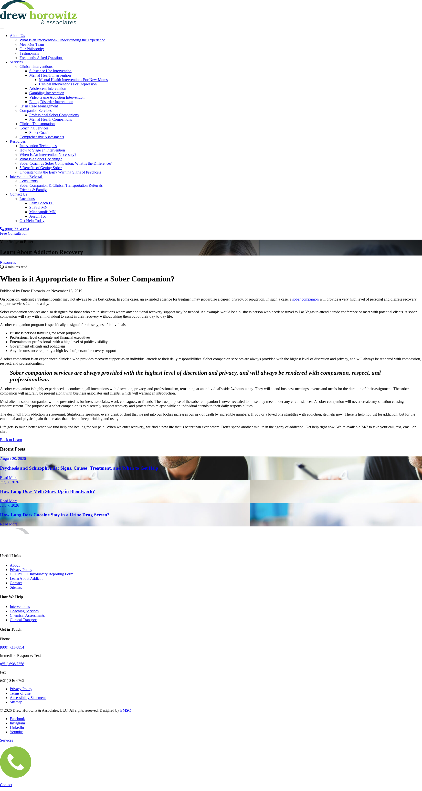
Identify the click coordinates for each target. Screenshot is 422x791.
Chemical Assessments (27, 615)
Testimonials (29, 53)
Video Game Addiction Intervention (56, 97)
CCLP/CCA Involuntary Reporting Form (41, 574)
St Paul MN (38, 207)
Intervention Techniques (38, 146)
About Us (17, 36)
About (15, 565)
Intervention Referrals (26, 176)
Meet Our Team (32, 44)
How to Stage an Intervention (42, 150)
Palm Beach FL (41, 203)
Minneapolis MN (42, 212)
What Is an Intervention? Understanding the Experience (62, 40)
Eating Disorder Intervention (51, 102)
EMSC (125, 710)
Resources (18, 141)
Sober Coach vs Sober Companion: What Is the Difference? (66, 163)
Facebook (17, 719)
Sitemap (16, 587)
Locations (27, 199)
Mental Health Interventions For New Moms (73, 80)
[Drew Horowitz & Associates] (38, 23)
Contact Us (18, 194)
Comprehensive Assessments (42, 137)
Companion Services (36, 110)
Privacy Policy (21, 570)
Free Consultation (13, 233)
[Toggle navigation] (2, 28)
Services (16, 62)
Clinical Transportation (37, 124)
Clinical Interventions (36, 66)
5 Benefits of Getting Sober (41, 168)
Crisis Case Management (39, 106)
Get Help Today (32, 221)
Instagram (17, 723)
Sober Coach (39, 132)
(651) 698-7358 (12, 664)
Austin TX (37, 216)
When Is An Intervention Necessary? (48, 154)
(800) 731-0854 (16, 229)
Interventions (20, 607)
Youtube (16, 732)
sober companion (305, 299)
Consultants (29, 181)
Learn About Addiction (27, 578)
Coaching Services (34, 128)
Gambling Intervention (46, 93)
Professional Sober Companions (54, 115)
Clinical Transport (23, 620)
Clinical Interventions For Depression (68, 84)
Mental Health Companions (50, 119)
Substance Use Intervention (50, 71)
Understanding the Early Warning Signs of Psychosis (60, 172)
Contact (16, 583)
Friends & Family (33, 190)
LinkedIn (17, 727)
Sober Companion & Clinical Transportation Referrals (61, 185)
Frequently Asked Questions (41, 58)
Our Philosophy (32, 49)
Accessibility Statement (28, 698)
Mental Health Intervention (50, 75)
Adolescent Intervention (47, 88)
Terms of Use (20, 693)
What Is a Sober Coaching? (41, 159)
